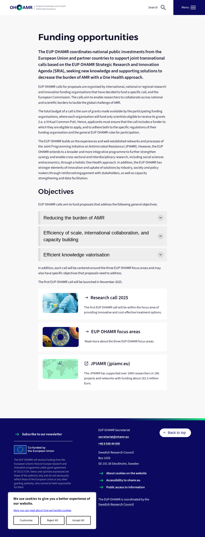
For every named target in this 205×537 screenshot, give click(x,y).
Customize (26, 520)
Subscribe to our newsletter (42, 434)
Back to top (177, 433)
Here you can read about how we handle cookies (42, 510)
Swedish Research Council (116, 504)
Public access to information (125, 487)
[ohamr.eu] (21, 8)
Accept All (78, 520)
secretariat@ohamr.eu (113, 437)
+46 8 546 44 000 (109, 443)
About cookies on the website (126, 473)
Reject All (52, 520)
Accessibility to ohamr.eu (123, 480)
